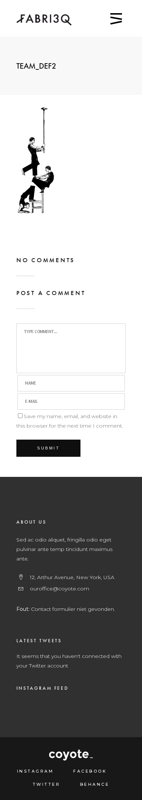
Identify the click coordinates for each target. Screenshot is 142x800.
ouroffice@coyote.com (59, 588)
